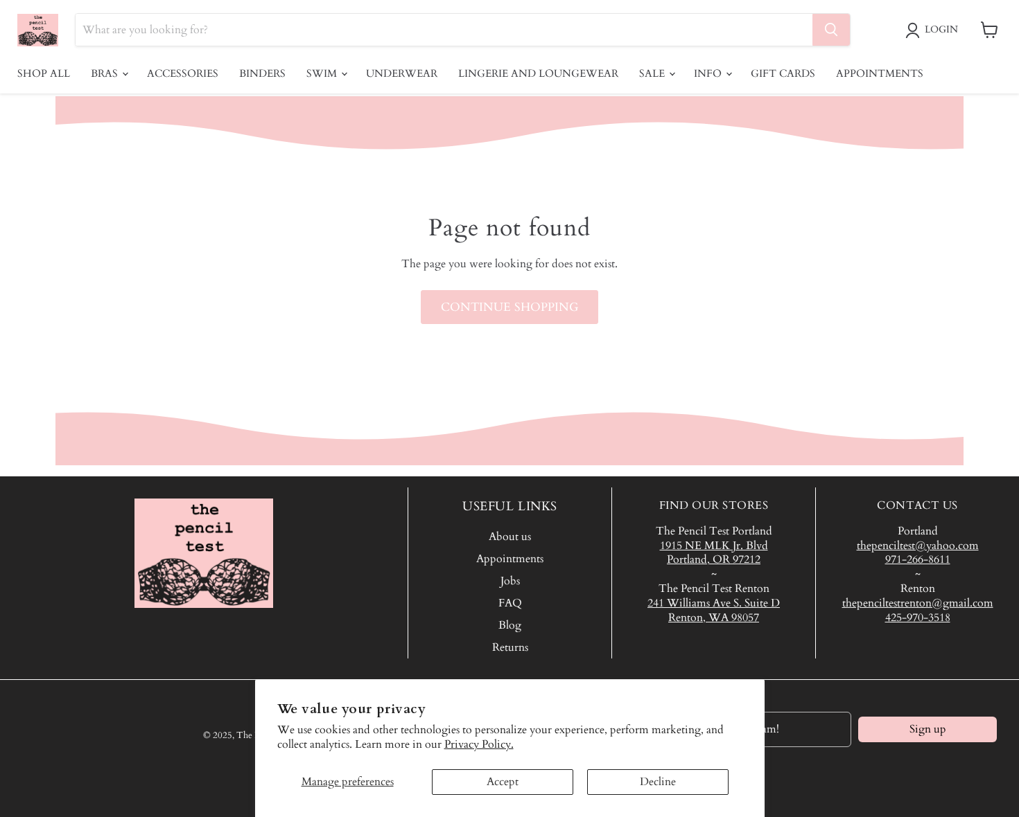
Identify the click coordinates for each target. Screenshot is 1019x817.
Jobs (510, 581)
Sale (653, 73)
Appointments (879, 73)
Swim (323, 73)
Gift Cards (783, 73)
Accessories (182, 73)
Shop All (43, 73)
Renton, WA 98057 (713, 617)
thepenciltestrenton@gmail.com (917, 603)
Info (709, 73)
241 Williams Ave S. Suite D (713, 603)
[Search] (831, 30)
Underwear (401, 73)
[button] (934, 30)
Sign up (927, 729)
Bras (106, 73)
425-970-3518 (917, 617)
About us (510, 536)
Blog (509, 625)
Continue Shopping (509, 307)
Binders (262, 73)
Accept (503, 781)
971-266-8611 (917, 559)
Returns (510, 647)
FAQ (510, 603)
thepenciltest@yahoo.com (918, 545)
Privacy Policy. (479, 744)
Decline (658, 781)
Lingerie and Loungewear (538, 73)
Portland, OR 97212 (713, 559)
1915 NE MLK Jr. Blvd (714, 545)
